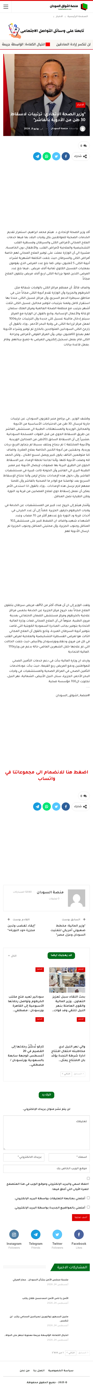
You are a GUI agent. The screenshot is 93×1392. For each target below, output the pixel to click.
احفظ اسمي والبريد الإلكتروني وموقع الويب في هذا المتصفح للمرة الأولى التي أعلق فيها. (47, 1187)
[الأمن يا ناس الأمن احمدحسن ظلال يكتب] (80, 1303)
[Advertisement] (46, 195)
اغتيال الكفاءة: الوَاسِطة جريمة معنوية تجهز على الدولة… (36, 1335)
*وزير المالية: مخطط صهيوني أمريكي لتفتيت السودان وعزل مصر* (68, 930)
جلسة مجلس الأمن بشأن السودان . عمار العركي (40, 1280)
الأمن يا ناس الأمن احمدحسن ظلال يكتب (45, 1298)
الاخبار (80, 105)
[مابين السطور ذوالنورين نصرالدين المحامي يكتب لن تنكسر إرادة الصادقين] (80, 1322)
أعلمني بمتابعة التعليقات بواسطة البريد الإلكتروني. (49, 1198)
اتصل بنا (39, 1371)
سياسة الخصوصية (61, 1371)
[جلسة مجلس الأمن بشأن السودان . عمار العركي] (80, 1285)
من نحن (25, 1371)
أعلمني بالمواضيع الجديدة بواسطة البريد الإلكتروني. (49, 1208)
